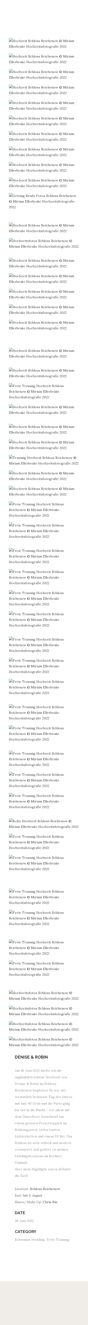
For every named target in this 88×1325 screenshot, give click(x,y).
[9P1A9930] (44, 183)
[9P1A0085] (44, 294)
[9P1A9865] (44, 228)
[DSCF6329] (44, 712)
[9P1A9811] (44, 201)
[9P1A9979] (44, 325)
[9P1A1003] (44, 1026)
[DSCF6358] (44, 824)
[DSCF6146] (44, 556)
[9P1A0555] (44, 759)
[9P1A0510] (44, 947)
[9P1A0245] (44, 460)
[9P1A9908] (44, 152)
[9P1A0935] (44, 968)
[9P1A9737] (44, 90)
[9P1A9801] (44, 136)
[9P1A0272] (44, 476)
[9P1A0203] (44, 429)
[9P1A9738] (44, 43)
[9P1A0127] (44, 353)
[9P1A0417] (44, 733)
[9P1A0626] (44, 863)
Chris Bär (50, 1202)
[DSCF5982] (44, 577)
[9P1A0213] (44, 445)
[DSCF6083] (44, 598)
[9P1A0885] (44, 897)
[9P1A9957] (44, 121)
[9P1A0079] (44, 309)
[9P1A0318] (44, 530)
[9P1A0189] (44, 409)
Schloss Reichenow (45, 1189)
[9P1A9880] (44, 243)
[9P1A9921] (44, 167)
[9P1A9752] (44, 59)
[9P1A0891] (44, 918)
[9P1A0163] (44, 391)
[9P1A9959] (44, 105)
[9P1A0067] (44, 263)
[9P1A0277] (44, 491)
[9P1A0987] (44, 995)
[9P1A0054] (44, 278)
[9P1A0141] (44, 373)
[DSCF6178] (44, 619)
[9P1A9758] (44, 74)
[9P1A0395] (44, 687)
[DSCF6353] (44, 801)
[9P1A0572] (44, 780)
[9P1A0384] (44, 666)
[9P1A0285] (44, 509)
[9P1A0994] (44, 1011)
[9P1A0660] (44, 842)
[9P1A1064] (44, 1042)
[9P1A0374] (44, 645)
